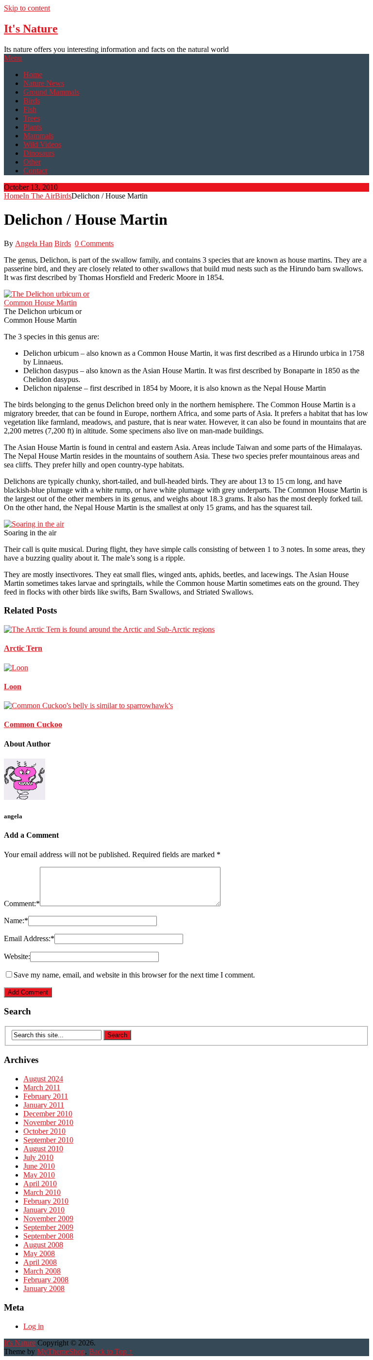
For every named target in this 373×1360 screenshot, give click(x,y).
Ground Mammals (51, 92)
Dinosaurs (38, 153)
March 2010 (42, 1192)
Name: (16, 920)
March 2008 (42, 1271)
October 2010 (44, 1131)
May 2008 (39, 1253)
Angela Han (33, 243)
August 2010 (43, 1148)
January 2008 (44, 1288)
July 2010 (38, 1157)
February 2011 (45, 1096)
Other (32, 162)
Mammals (38, 136)
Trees (31, 118)
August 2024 (43, 1079)
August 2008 (43, 1245)
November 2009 (48, 1218)
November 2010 (48, 1122)
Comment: (22, 903)
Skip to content (27, 8)
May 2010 (39, 1175)
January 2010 (44, 1210)
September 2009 (48, 1227)
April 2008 (40, 1262)
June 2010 (39, 1166)
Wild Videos (42, 144)
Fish (29, 109)
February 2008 (45, 1280)
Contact (35, 170)
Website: (17, 956)
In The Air (39, 196)
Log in (33, 1326)
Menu (13, 58)
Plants (32, 127)
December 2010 (47, 1114)
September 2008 (48, 1236)
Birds (31, 101)
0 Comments (94, 243)
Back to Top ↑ (111, 1351)
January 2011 (43, 1105)
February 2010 (45, 1201)
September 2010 (48, 1140)
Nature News (43, 83)
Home (32, 74)
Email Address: (29, 938)
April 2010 (40, 1183)
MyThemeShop (61, 1351)
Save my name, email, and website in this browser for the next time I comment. (134, 975)
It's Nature (31, 28)
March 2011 (41, 1087)
